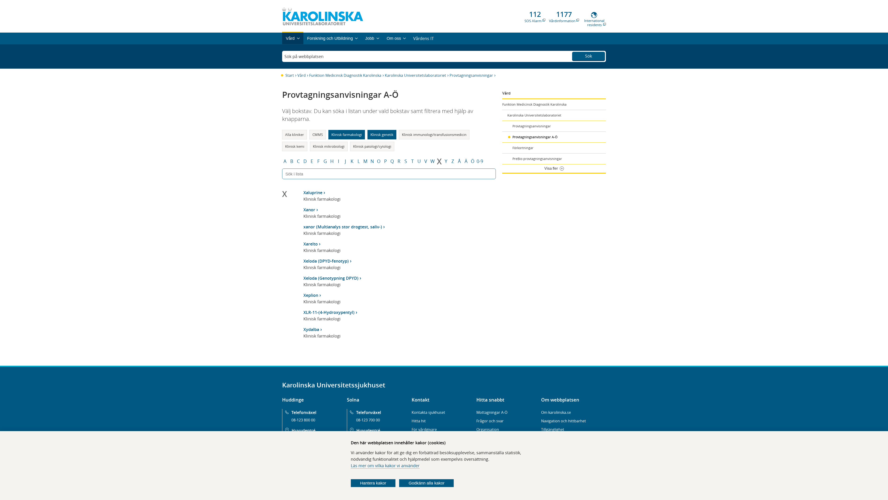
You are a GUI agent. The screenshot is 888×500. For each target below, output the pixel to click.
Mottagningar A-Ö (491, 412)
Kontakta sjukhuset (428, 412)
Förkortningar (522, 148)
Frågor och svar (490, 420)
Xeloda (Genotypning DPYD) (330, 278)
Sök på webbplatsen (304, 56)
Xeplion (310, 295)
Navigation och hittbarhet (563, 420)
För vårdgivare (424, 429)
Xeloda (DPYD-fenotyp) (326, 261)
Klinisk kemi (294, 146)
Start (289, 75)
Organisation (487, 429)
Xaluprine (312, 192)
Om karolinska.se (556, 412)
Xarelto (310, 244)
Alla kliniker (294, 134)
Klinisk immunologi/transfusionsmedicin (434, 134)
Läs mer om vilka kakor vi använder (385, 465)
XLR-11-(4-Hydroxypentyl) (329, 312)
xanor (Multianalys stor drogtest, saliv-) (342, 227)
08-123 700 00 (368, 420)
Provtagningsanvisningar (471, 75)
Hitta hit (419, 420)
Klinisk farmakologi (346, 134)
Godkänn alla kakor (426, 483)
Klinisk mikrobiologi (329, 146)
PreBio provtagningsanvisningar (537, 158)
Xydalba (311, 329)
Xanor (309, 209)
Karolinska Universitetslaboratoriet (415, 75)
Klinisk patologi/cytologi (372, 146)
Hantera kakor (373, 483)
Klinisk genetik (381, 134)
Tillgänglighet (552, 429)
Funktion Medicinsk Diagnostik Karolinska (345, 75)
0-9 (480, 161)
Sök (588, 56)
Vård (301, 75)
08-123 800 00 (303, 420)
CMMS (317, 134)
